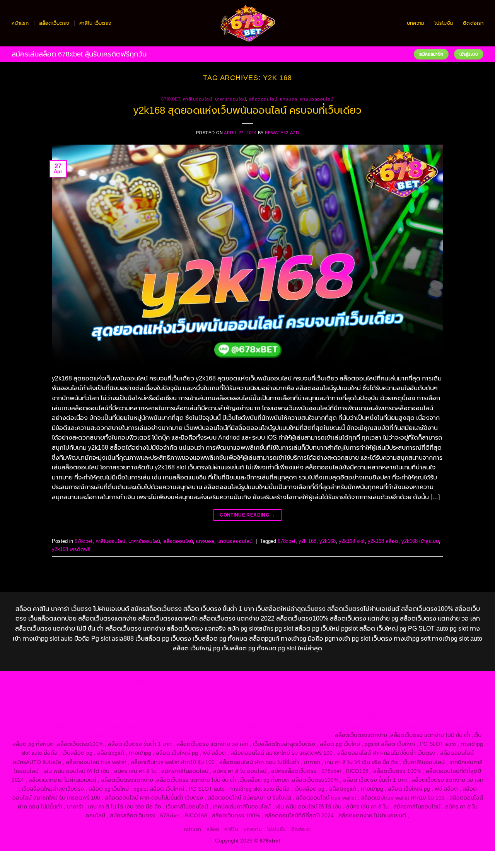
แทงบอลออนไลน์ (317, 99)
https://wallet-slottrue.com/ (110, 735)
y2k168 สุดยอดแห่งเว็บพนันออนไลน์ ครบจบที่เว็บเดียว (247, 110)
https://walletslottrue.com (318, 708)
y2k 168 (307, 541)
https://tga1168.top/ (49, 699)
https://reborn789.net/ (99, 708)
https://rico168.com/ (348, 699)
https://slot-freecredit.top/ (302, 735)
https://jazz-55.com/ (216, 717)
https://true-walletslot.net (157, 708)
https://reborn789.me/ (215, 708)
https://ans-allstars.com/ (246, 699)
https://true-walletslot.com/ (239, 735)
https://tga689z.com (43, 682)
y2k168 (327, 541)
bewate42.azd (282, 132)
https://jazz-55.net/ (264, 717)
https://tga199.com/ (47, 708)
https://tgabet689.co (451, 726)
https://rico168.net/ (300, 699)
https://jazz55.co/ (308, 717)
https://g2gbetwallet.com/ (426, 717)
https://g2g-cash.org (234, 682)
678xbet (170, 99)
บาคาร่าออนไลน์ (230, 99)
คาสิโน (231, 829)
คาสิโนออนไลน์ (197, 99)
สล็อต (213, 829)
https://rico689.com (185, 682)
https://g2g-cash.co (284, 682)
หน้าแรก (20, 23)
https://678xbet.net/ (146, 699)
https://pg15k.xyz (414, 682)
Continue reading (247, 515)
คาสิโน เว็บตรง (95, 23)
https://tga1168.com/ (310, 690)
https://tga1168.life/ (98, 699)
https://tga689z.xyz (137, 682)
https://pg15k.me (372, 682)
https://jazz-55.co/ (168, 717)
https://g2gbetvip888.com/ (362, 717)
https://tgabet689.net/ (399, 726)
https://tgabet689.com (344, 726)
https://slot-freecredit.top (441, 708)
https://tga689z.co (91, 682)
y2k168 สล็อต (383, 541)
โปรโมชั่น (443, 23)
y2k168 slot (352, 541)
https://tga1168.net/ (451, 690)
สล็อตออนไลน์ (263, 99)
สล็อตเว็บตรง (54, 23)
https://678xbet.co (193, 699)
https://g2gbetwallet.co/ (195, 726)
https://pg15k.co (456, 682)
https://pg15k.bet (329, 682)
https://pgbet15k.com (89, 690)
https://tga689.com (247, 726)
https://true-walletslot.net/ (174, 735)
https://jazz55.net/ (265, 708)
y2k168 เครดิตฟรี (71, 549)
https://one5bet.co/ (446, 699)
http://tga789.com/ (403, 690)
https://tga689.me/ (294, 726)
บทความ (416, 23)
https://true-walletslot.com (69, 717)
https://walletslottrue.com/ (45, 735)
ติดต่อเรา (473, 23)
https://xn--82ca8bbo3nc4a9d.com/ (122, 726)
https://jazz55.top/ (123, 717)
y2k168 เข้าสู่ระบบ (420, 541)
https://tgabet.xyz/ (358, 690)
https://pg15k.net (41, 690)
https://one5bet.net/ (398, 699)
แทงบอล (288, 99)
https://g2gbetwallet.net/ (49, 726)
